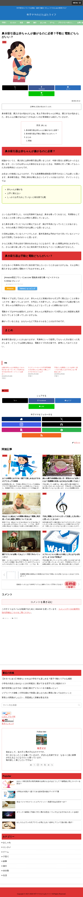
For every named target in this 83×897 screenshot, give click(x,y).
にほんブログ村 (8, 717)
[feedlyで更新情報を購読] (61, 430)
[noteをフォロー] (61, 424)
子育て (6, 390)
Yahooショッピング (27, 288)
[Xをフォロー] (61, 419)
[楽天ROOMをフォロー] (21, 430)
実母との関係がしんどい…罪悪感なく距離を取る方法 (25, 697)
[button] (79, 705)
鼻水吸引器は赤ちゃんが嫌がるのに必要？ (42, 130)
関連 (30, 141)
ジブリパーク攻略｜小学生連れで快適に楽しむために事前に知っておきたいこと (37, 693)
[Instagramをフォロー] (21, 424)
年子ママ (41, 748)
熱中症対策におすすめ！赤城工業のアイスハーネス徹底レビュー (30, 688)
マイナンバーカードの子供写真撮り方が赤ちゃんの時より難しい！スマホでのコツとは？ (39, 370)
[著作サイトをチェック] (21, 419)
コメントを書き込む (41, 602)
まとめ (28, 137)
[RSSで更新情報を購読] (41, 435)
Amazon (10, 288)
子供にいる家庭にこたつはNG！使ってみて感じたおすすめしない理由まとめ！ (66, 370)
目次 (38, 125)
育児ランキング (8, 724)
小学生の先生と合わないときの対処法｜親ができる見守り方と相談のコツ (34, 683)
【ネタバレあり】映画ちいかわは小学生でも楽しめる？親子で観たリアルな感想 (37, 679)
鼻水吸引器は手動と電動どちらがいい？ (41, 134)
